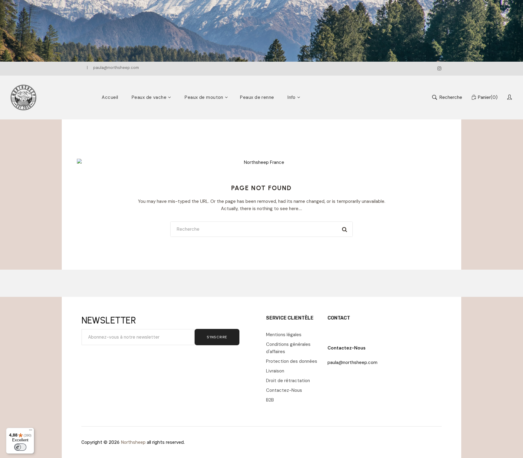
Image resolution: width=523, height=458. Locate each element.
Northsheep (133, 442)
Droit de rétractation (288, 381)
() (488, 97)
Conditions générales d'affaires (288, 348)
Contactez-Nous (284, 390)
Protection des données (291, 361)
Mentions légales (283, 335)
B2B (270, 400)
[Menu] (30, 431)
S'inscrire (217, 337)
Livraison (275, 371)
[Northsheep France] (23, 97)
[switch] (20, 447)
